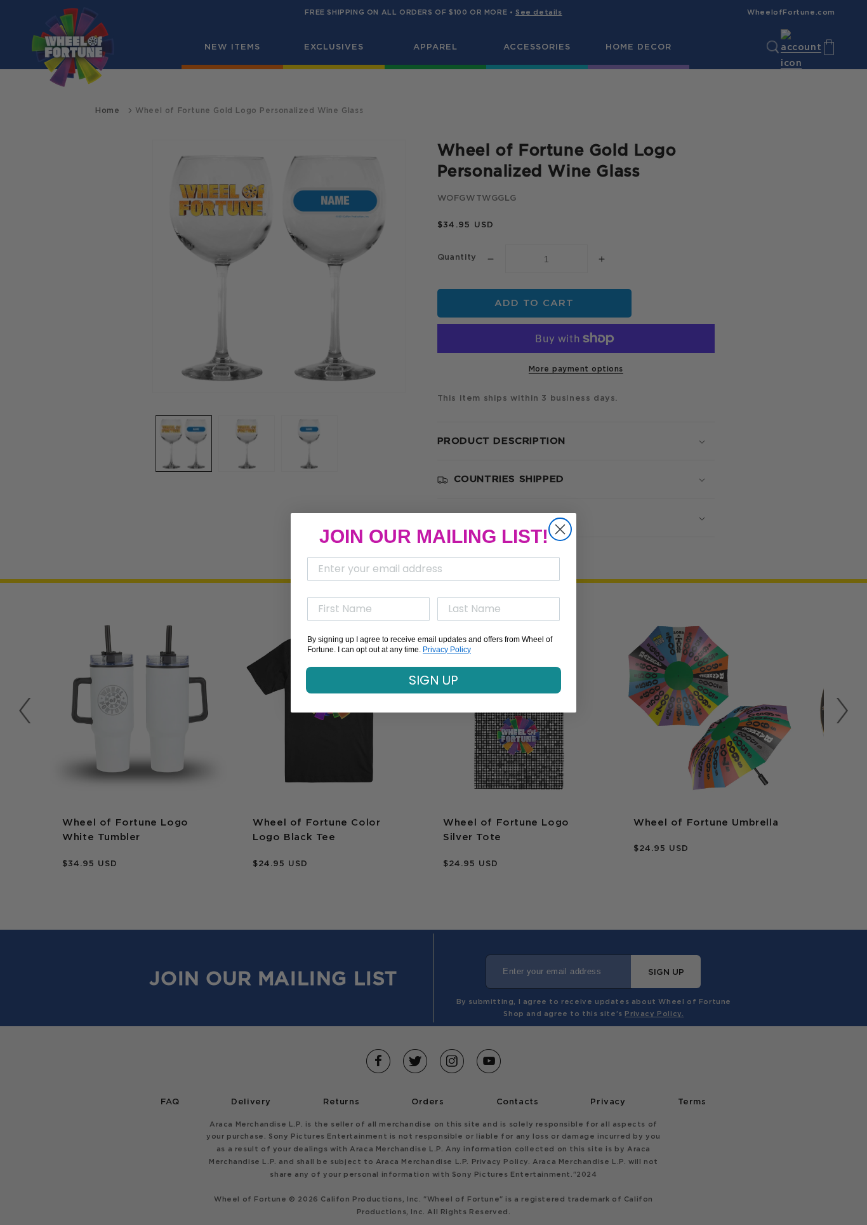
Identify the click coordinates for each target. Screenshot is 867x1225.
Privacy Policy (447, 649)
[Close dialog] (560, 529)
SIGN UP (433, 680)
